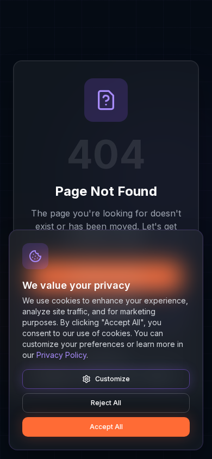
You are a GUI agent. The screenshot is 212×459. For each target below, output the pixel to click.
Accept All (106, 427)
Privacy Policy (61, 354)
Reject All (106, 403)
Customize (112, 379)
